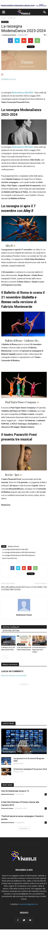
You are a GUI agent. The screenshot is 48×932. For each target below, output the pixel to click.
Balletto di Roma (13, 546)
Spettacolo (5, 22)
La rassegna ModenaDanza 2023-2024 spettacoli (18, 555)
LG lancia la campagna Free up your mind (30, 769)
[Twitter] (24, 920)
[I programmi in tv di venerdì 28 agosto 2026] (6, 761)
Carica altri (23, 828)
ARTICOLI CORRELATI (11, 627)
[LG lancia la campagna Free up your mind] (6, 771)
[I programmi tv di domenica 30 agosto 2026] (24, 741)
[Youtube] (30, 920)
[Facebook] (17, 920)
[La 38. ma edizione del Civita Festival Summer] (24, 641)
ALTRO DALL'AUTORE (11, 631)
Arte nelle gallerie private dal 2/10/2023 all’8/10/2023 (12, 588)
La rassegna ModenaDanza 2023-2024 (15, 549)
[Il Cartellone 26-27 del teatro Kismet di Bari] (8, 641)
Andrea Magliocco (9, 752)
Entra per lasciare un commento (13, 675)
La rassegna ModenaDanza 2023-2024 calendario (18, 552)
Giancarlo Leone (7, 808)
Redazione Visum (9, 35)
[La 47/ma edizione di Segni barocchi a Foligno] (39, 641)
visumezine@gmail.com (28, 904)
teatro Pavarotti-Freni (9, 558)
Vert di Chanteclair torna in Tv (15, 791)
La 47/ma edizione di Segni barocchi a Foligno (39, 650)
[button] (44, 12)
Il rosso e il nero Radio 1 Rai (35, 587)
